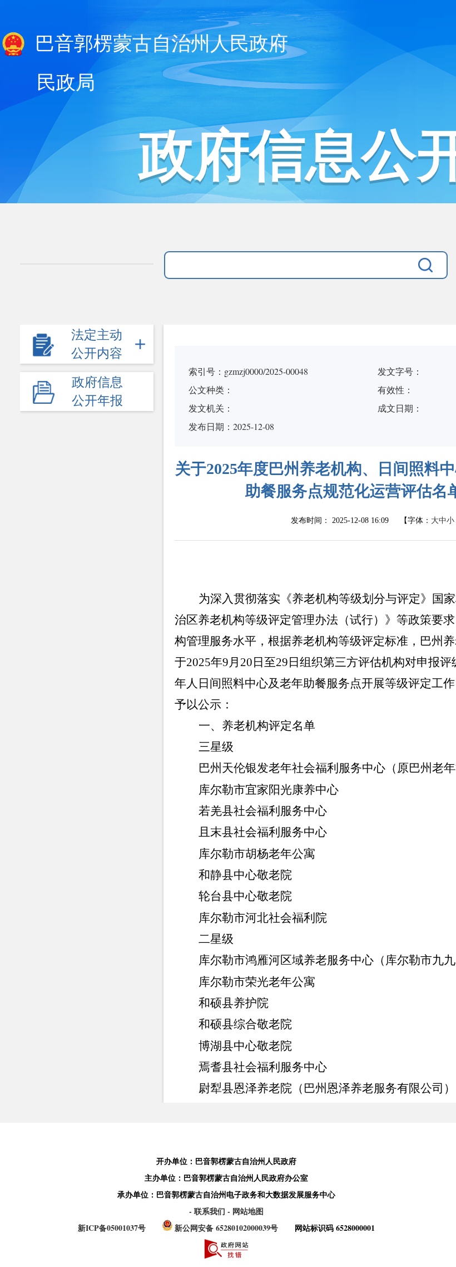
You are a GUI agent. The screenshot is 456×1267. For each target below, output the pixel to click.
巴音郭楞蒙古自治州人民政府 (159, 44)
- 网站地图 (245, 1211)
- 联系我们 (208, 1211)
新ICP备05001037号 (112, 1228)
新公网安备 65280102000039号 (226, 1228)
